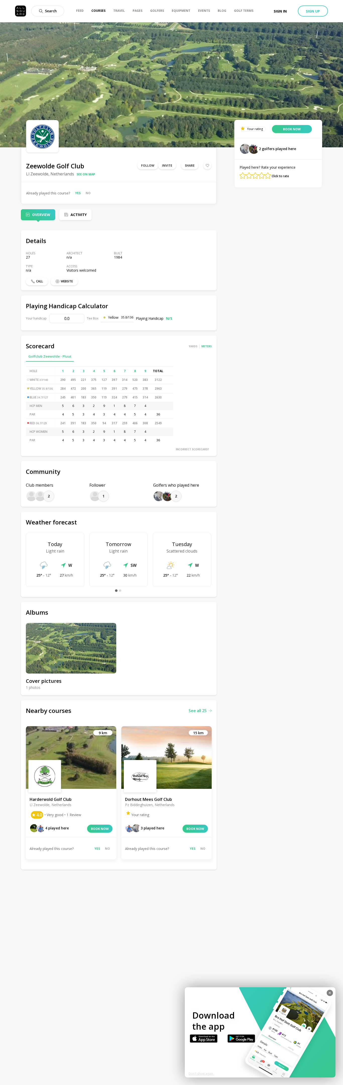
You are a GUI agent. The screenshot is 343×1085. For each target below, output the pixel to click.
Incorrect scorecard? (192, 449)
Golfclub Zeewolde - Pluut (49, 356)
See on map (86, 174)
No (88, 193)
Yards (193, 346)
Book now (100, 829)
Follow (147, 165)
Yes (78, 193)
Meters (206, 346)
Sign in (280, 11)
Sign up (313, 11)
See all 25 (198, 710)
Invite (167, 165)
